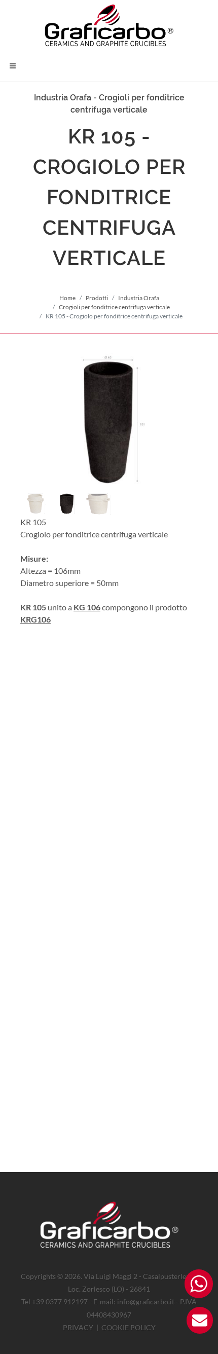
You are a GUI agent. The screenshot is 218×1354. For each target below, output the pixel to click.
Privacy (78, 1327)
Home (67, 298)
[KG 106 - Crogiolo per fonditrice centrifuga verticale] (109, 420)
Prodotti (97, 298)
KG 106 (87, 607)
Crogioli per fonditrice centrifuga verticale (114, 307)
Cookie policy (128, 1327)
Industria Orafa (138, 298)
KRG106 (35, 619)
